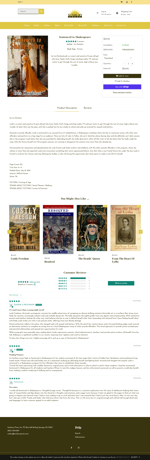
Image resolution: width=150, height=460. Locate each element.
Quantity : (107, 64)
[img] (14, 301)
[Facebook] (131, 2)
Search (77, 433)
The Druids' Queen (89, 258)
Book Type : (72, 49)
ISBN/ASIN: (108, 50)
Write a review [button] (121, 283)
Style (105, 55)
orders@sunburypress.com (17, 434)
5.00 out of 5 (35, 282)
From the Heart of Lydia (123, 260)
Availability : (108, 45)
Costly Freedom (20, 258)
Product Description (67, 108)
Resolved (49, 261)
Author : (70, 44)
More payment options (122, 92)
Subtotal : (107, 68)
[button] (71, 41)
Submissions (80, 437)
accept (135, 457)
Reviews (88, 108)
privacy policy (122, 457)
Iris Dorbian (17, 118)
